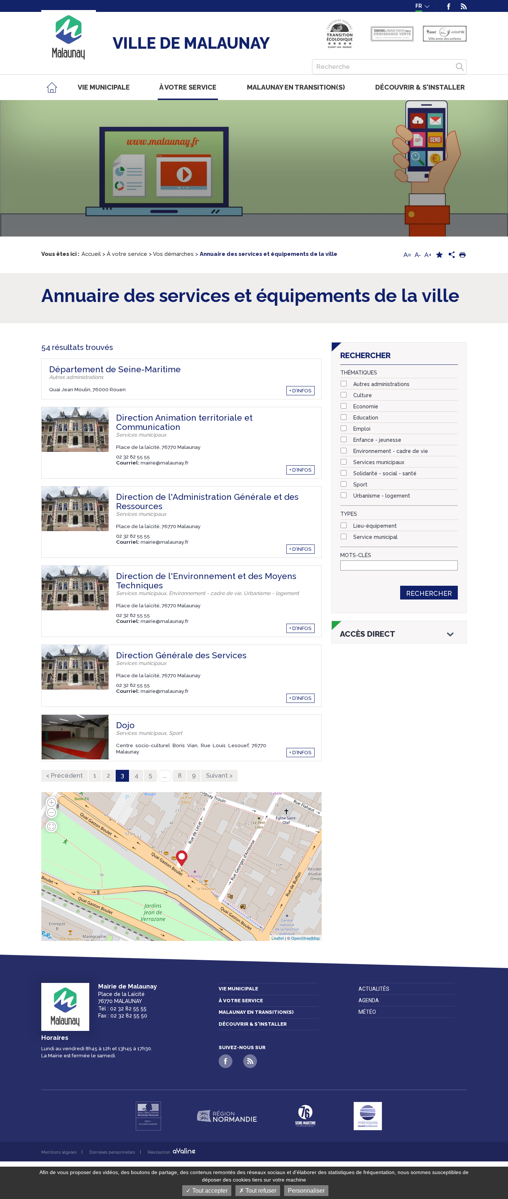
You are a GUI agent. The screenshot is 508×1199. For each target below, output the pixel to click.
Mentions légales (59, 1152)
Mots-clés (355, 555)
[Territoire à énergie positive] (392, 34)
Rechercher (429, 593)
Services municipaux (378, 462)
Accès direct (367, 634)
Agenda (369, 1000)
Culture (362, 395)
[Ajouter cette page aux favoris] (439, 254)
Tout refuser (260, 1190)
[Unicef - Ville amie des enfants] (445, 34)
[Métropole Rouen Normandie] (368, 1116)
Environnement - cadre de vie (390, 451)
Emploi (361, 429)
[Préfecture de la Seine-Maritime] (148, 1116)
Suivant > (219, 775)
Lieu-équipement (375, 526)
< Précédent (64, 775)
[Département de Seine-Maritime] (181, 859)
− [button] (51, 815)
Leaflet (277, 938)
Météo (367, 1012)
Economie (365, 406)
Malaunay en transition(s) (256, 1012)
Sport (360, 485)
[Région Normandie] (227, 1116)
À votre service (241, 1000)
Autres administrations (381, 384)
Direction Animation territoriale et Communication (184, 422)
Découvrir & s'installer (253, 1024)
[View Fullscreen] (51, 825)
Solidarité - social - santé (385, 473)
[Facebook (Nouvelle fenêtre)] (449, 6)
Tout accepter (209, 1190)
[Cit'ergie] (339, 33)
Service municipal (375, 537)
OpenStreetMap (305, 938)
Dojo (125, 725)
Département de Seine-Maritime (115, 369)
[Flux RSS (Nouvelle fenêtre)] (461, 6)
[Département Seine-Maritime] (305, 1116)
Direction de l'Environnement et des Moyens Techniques (206, 580)
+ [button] (51, 799)
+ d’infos (300, 390)
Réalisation (160, 1152)
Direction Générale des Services (181, 655)
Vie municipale (238, 988)
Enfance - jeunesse (377, 440)
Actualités (374, 989)
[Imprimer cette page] (462, 254)
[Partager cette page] (450, 255)
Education (365, 418)
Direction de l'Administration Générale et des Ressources (207, 501)
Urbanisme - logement (381, 496)
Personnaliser (306, 1190)
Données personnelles (112, 1152)
